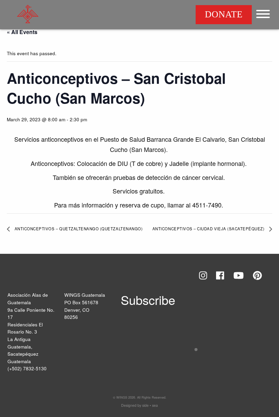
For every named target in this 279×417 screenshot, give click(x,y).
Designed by (139, 405)
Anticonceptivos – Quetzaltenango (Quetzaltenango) (78, 228)
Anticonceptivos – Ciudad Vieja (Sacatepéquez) (209, 228)
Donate (224, 14)
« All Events (22, 32)
